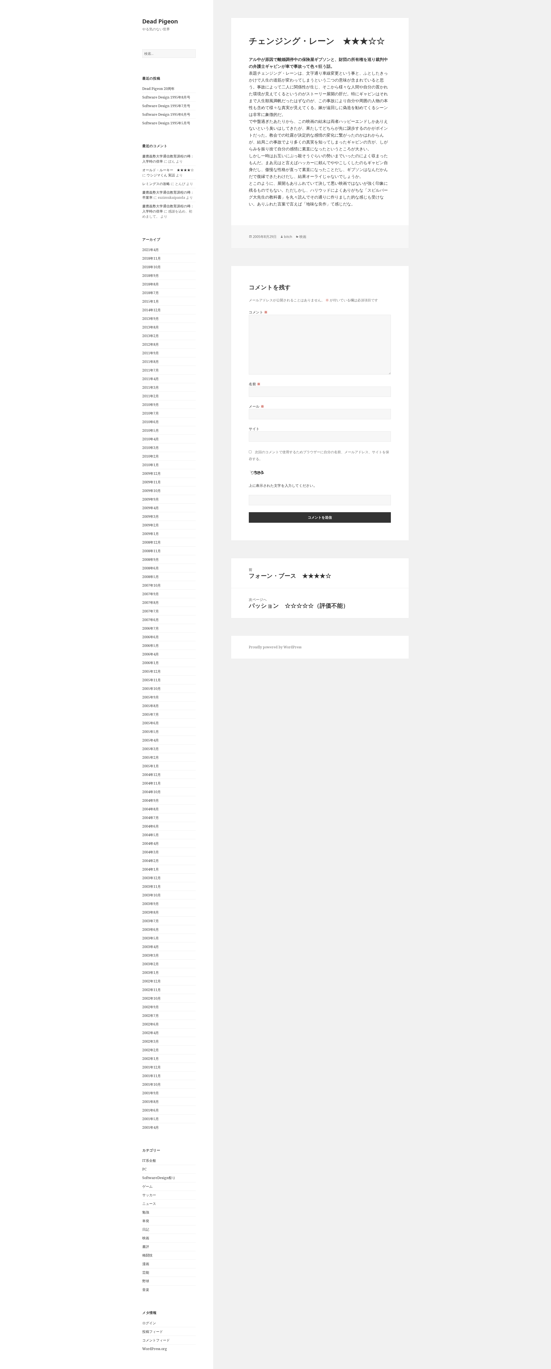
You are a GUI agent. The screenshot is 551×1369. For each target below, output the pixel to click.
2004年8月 (150, 809)
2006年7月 (150, 628)
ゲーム (147, 1186)
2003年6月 (150, 929)
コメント (258, 312)
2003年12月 (151, 878)
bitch (288, 236)
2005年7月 (150, 714)
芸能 (145, 1272)
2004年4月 (150, 843)
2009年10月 (151, 490)
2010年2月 (150, 456)
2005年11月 (151, 680)
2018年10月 (151, 267)
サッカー (149, 1195)
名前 (255, 384)
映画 (145, 1238)
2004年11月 (151, 783)
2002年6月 (150, 1024)
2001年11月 (151, 1075)
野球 (145, 1281)
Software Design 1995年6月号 (166, 114)
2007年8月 (150, 602)
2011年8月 (150, 361)
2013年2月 (150, 335)
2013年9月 (150, 318)
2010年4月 (150, 439)
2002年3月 (150, 1041)
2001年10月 (151, 1084)
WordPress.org (154, 1348)
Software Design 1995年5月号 (166, 123)
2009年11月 (151, 482)
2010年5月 (150, 430)
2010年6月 (150, 421)
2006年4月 (150, 654)
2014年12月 (151, 310)
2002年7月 (150, 1015)
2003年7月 (150, 921)
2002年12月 (151, 981)
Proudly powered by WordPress (275, 647)
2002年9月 (150, 1007)
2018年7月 (150, 292)
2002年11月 (151, 989)
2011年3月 (150, 387)
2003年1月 (150, 972)
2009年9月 (150, 499)
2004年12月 (151, 774)
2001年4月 (150, 1127)
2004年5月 (150, 834)
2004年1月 (150, 869)
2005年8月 (150, 705)
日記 (145, 1229)
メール (256, 406)
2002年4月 (150, 1032)
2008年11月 (151, 551)
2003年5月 (150, 938)
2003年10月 (151, 895)
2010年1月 (150, 464)
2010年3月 (150, 447)
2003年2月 (150, 964)
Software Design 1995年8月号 (166, 97)
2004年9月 (150, 800)
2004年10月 (151, 791)
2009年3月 (150, 516)
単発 (145, 1220)
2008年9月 (150, 559)
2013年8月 (150, 327)
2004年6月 (150, 826)
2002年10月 (151, 998)
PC (144, 1169)
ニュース (149, 1203)
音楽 (145, 1289)
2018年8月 (150, 284)
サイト (254, 428)
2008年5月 (150, 576)
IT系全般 (149, 1160)
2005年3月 (150, 748)
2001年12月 (151, 1067)
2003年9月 (150, 903)
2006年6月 (150, 637)
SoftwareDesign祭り (158, 1177)
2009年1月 (150, 533)
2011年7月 (150, 370)
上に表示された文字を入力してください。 (283, 485)
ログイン (149, 1323)
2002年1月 (150, 1058)
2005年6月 (150, 723)
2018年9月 (150, 275)
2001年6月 (150, 1110)
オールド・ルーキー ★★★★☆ (168, 170)
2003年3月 (150, 955)
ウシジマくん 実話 (161, 175)
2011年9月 (150, 353)
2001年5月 (150, 1118)
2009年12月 (151, 473)
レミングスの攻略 (156, 183)
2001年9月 (150, 1093)
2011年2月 (150, 396)
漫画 (145, 1263)
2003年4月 (150, 946)
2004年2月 (150, 860)
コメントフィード (156, 1340)
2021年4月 (150, 249)
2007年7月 (150, 611)
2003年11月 (151, 886)
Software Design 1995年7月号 (166, 105)
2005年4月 (150, 740)
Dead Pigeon (160, 21)
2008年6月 (150, 568)
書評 (145, 1246)
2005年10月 (151, 688)
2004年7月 (150, 817)
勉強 (145, 1212)
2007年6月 (150, 619)
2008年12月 (151, 542)
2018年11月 (151, 258)
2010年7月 (150, 413)
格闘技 (147, 1255)
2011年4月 (150, 378)
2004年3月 (150, 852)
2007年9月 (150, 594)
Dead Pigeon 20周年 (158, 88)
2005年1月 (150, 766)
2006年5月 (150, 645)
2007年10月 (151, 585)
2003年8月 (150, 912)
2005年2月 (150, 757)
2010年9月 (150, 404)
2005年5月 (150, 731)
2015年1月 (150, 301)
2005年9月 (150, 697)
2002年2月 (150, 1050)
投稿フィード (152, 1331)
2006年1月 (150, 662)
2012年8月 (150, 344)
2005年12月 (151, 671)
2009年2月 (150, 525)
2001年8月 (150, 1101)
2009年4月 (150, 508)
